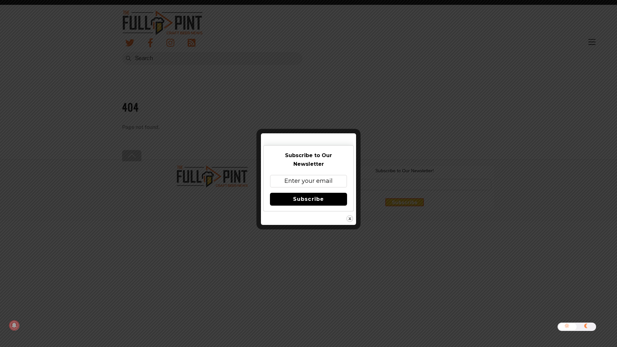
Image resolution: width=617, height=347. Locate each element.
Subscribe (308, 199)
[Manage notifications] (14, 325)
